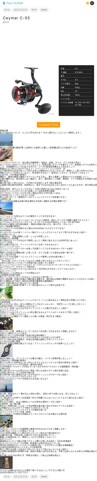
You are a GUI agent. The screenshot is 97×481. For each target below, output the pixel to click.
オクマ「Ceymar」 (49, 114)
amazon (49, 124)
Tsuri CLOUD (14, 3)
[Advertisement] (48, 44)
